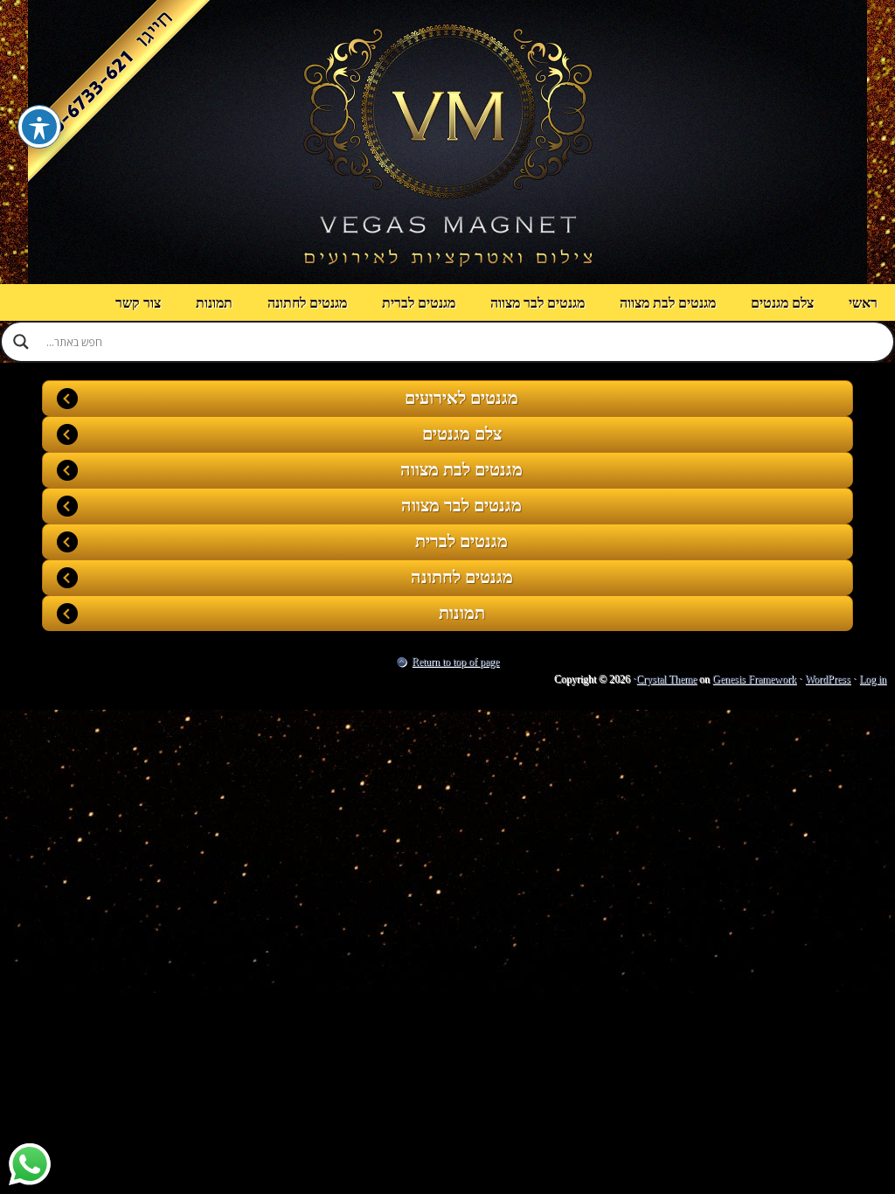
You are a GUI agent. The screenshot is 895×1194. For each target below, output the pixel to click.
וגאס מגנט (447, 142)
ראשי (863, 302)
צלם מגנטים (782, 302)
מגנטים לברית (418, 302)
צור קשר (138, 302)
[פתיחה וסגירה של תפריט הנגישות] (39, 127)
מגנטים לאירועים (461, 397)
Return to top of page (455, 662)
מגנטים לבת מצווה (668, 302)
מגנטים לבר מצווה (537, 302)
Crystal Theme (666, 679)
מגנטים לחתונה (307, 302)
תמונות (214, 302)
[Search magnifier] (21, 342)
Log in (872, 679)
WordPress (827, 679)
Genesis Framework (754, 679)
